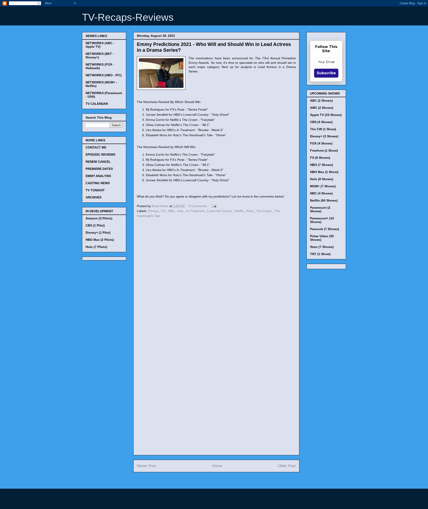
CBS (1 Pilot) (95, 225)
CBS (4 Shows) (321, 122)
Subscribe (326, 73)
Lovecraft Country (220, 211)
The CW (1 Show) (323, 129)
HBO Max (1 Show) (324, 172)
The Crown (264, 211)
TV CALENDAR (97, 103)
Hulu (181, 211)
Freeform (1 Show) (324, 150)
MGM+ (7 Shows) (323, 186)
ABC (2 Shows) (321, 100)
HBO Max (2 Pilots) (100, 239)
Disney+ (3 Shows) (324, 136)
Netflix (240, 211)
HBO (171, 211)
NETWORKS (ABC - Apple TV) (100, 44)
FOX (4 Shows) (321, 143)
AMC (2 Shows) (321, 107)
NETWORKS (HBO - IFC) (104, 75)
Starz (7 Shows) (322, 247)
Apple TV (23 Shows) (326, 115)
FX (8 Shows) (320, 157)
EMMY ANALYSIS (98, 176)
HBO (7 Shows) (321, 165)
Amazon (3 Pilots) (99, 218)
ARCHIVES (93, 197)
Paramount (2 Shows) (320, 209)
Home (217, 466)
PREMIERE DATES (99, 169)
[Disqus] (216, 280)
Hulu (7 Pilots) (96, 247)
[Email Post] (213, 206)
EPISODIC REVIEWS (100, 154)
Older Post (287, 466)
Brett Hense (160, 206)
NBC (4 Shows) (321, 193)
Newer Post (146, 466)
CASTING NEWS (98, 183)
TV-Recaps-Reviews (128, 17)
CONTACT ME (96, 147)
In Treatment (195, 211)
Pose (250, 211)
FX (163, 211)
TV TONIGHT (95, 190)
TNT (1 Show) (320, 254)
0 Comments (198, 206)
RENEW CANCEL (98, 161)
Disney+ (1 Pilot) (98, 232)
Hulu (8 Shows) (321, 179)
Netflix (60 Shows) (324, 200)
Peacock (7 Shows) (324, 229)
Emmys (153, 211)
